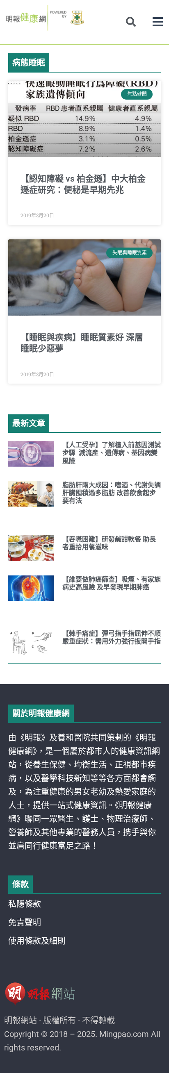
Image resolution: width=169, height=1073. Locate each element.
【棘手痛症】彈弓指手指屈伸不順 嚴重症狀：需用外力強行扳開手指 (111, 637)
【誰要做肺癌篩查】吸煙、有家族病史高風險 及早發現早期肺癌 (111, 583)
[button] (158, 22)
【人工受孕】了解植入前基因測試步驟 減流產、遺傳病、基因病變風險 (111, 452)
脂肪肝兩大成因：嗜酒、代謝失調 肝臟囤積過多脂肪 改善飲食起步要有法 (111, 493)
